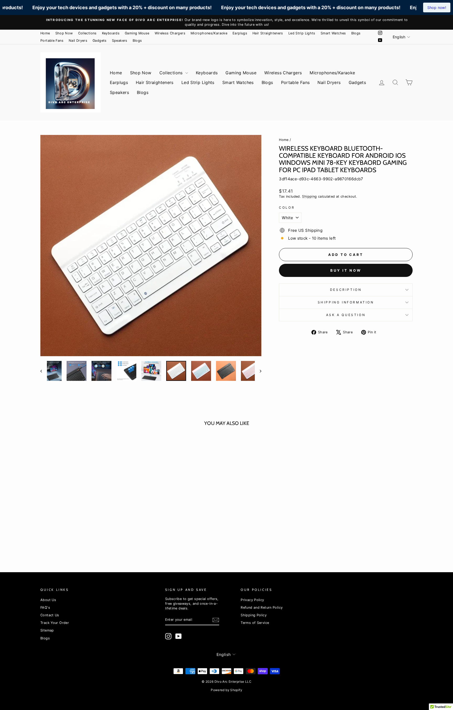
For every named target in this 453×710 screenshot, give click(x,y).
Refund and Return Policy (262, 607)
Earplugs (240, 33)
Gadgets (100, 41)
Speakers (119, 41)
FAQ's (45, 607)
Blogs (356, 33)
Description (346, 290)
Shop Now (64, 33)
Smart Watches (333, 33)
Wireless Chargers (170, 33)
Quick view (85, 500)
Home (45, 33)
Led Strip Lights (301, 33)
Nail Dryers (78, 41)
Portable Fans (51, 41)
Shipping (309, 196)
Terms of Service (255, 623)
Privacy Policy (252, 600)
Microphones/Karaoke (209, 33)
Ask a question (345, 315)
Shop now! (436, 7)
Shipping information (346, 302)
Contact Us (49, 615)
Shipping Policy (254, 615)
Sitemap (47, 630)
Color (287, 207)
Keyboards (111, 33)
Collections (87, 33)
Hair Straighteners (267, 33)
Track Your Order (54, 623)
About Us (48, 600)
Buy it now (345, 270)
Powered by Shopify (226, 690)
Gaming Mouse (137, 33)
